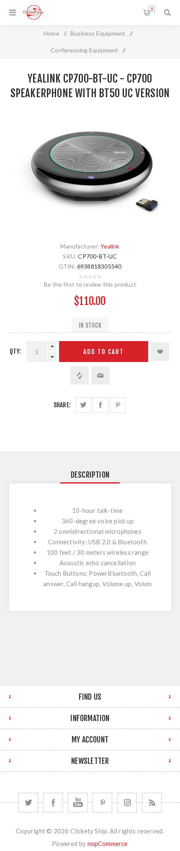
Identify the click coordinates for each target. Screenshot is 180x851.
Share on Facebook (100, 405)
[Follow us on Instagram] (127, 802)
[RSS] (152, 802)
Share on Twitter (83, 405)
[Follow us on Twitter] (28, 802)
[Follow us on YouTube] (77, 802)
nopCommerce (107, 843)
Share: (62, 405)
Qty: (15, 351)
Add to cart (103, 352)
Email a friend (100, 375)
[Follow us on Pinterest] (102, 802)
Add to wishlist (160, 351)
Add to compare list (79, 375)
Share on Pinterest (118, 405)
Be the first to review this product (90, 284)
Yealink (109, 246)
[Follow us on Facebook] (53, 802)
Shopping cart (152, 9)
